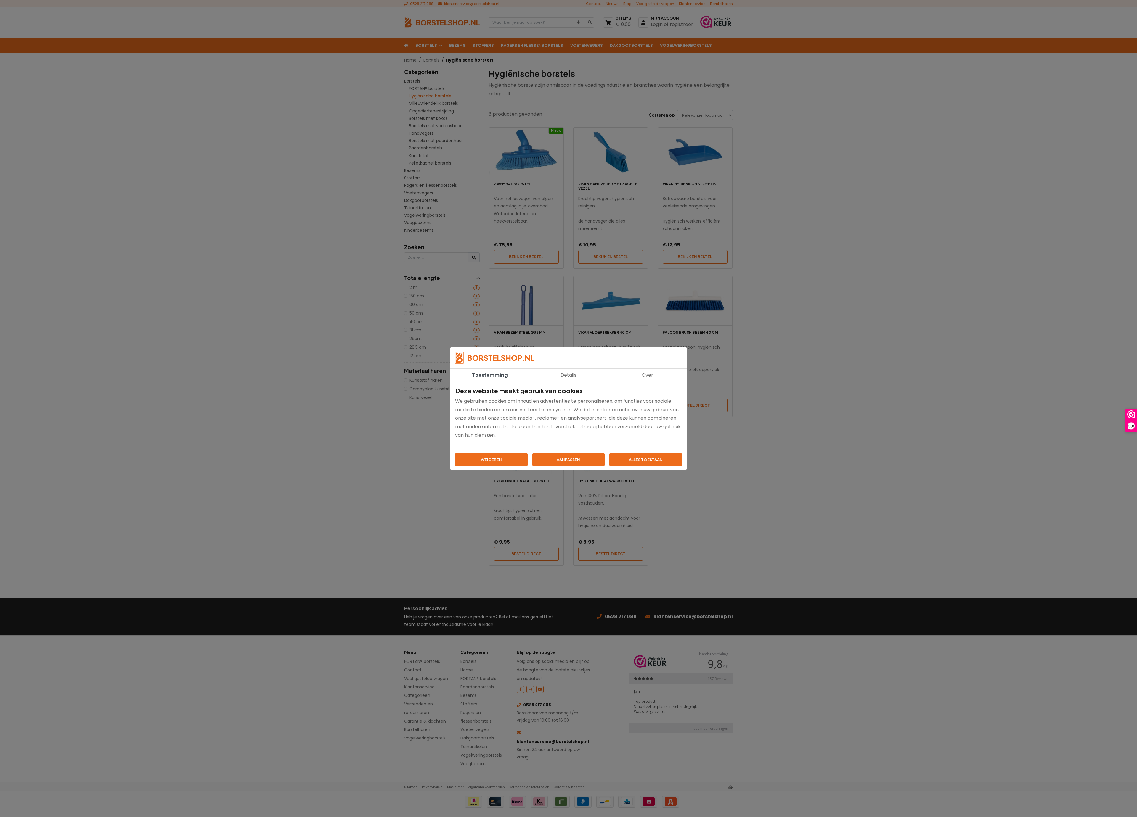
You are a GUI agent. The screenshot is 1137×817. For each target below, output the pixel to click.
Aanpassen (568, 459)
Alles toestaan (646, 459)
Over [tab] (647, 375)
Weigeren (491, 459)
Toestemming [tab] (490, 375)
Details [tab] (568, 375)
